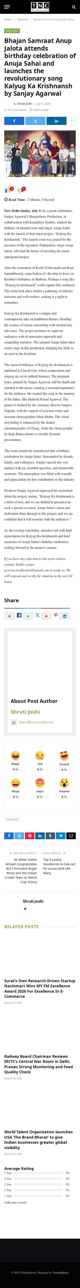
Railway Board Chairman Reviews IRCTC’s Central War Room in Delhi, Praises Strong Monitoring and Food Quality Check (38, 1064)
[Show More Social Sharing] (72, 121)
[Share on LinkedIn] (57, 121)
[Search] (73, 7)
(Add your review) (15, 1202)
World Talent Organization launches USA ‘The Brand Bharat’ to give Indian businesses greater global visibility (38, 1139)
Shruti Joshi (24, 104)
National (12, 30)
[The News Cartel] (40, 7)
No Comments (17, 110)
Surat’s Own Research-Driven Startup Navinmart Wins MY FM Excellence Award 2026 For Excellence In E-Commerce (39, 988)
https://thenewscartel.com (36, 722)
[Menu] (7, 7)
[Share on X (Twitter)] (35, 121)
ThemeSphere (60, 1272)
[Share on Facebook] (14, 121)
